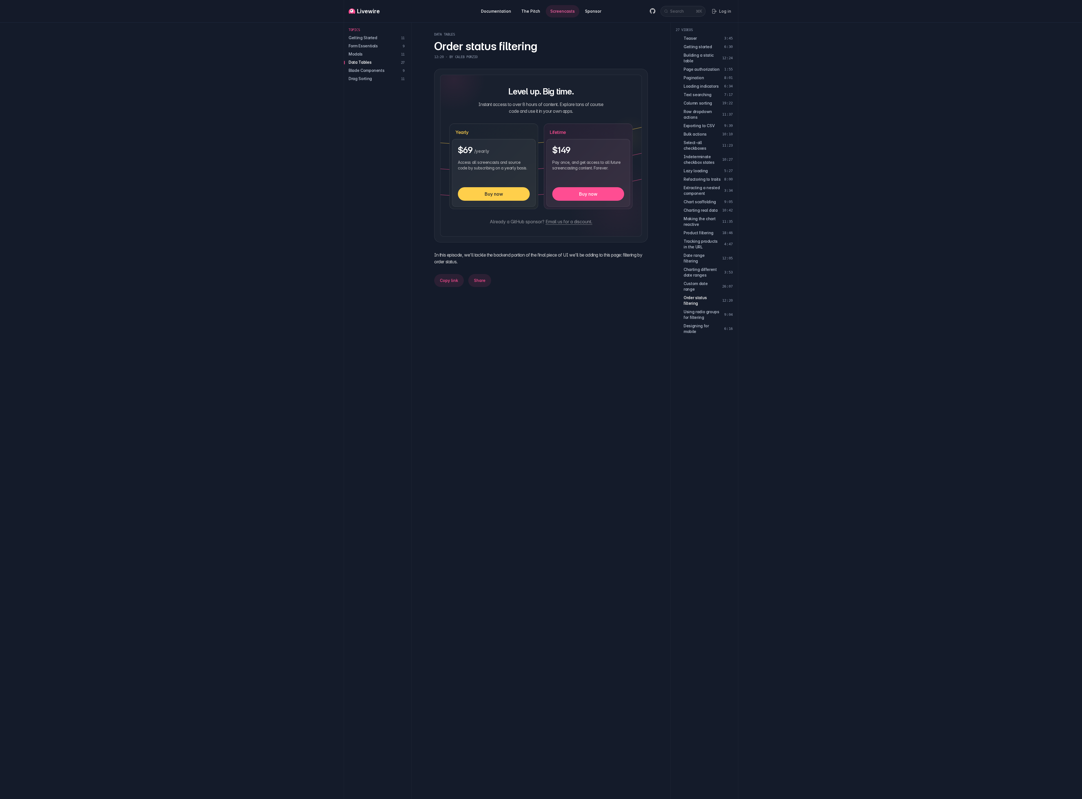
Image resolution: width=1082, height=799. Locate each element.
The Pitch (530, 11)
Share (479, 280)
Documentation (496, 11)
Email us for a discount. (569, 221)
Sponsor (593, 11)
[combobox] (683, 11)
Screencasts (562, 11)
